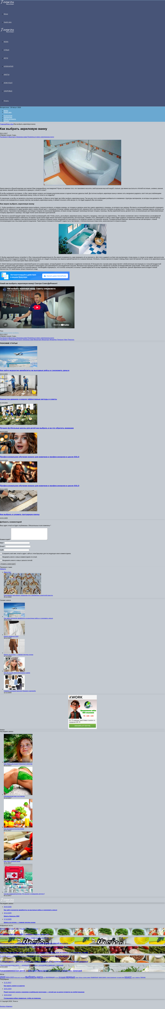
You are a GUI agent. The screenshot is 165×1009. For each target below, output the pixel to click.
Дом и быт (8, 83)
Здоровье (8, 91)
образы (81, 977)
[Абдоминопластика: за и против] (18, 794)
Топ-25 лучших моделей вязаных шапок (17, 673)
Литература (8, 117)
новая (76, 977)
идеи (44, 977)
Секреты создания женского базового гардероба (20, 691)
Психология (8, 116)
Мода (6, 42)
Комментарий (5, 539)
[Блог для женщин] (9, 4)
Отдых (6, 50)
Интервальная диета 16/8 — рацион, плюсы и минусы (24, 934)
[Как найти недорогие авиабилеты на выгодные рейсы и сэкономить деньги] (18, 366)
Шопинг (6, 121)
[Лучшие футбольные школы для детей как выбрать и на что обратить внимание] (18, 424)
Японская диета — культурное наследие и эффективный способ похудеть (34, 943)
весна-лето (17, 977)
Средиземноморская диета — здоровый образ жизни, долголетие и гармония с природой (41, 971)
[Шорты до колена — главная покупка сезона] (14, 653)
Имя (2, 543)
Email (2, 546)
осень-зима (86, 977)
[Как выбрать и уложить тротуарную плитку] (18, 511)
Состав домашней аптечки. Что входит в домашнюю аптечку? (24, 894)
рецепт (128, 977)
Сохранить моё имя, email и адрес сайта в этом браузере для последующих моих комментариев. (36, 553)
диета (39, 977)
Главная (3, 124)
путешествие (120, 977)
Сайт (2, 550)
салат (133, 977)
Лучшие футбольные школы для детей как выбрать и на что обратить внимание (37, 428)
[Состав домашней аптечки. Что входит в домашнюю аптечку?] (18, 892)
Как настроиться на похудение (14, 829)
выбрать (16, 333)
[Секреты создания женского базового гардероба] (14, 689)
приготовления (111, 977)
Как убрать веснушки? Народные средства (18, 764)
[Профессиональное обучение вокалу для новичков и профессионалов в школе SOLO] (18, 453)
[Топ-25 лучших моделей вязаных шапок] (14, 671)
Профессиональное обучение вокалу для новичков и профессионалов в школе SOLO (39, 457)
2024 (2, 977)
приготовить (103, 977)
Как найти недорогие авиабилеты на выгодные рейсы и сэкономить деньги (34, 370)
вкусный (23, 977)
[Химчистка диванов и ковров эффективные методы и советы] (18, 395)
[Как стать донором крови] (18, 859)
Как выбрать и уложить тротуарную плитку (20, 514)
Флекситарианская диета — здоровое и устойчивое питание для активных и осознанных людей (44, 952)
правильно (94, 977)
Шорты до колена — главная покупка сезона (18, 654)
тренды (143, 977)
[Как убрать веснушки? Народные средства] (18, 762)
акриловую (4, 333)
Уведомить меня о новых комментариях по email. (19, 557)
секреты (137, 977)
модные (70, 977)
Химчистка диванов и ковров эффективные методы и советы (28, 399)
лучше (56, 977)
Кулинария (8, 66)
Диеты (6, 74)
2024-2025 (10, 977)
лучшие (62, 977)
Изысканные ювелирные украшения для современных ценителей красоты (28, 595)
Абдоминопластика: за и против (14, 796)
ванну (10, 333)
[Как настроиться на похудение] (18, 827)
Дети (6, 58)
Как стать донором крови (12, 861)
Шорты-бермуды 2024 (11, 636)
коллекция (50, 977)
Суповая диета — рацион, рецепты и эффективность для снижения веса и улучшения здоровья (44, 962)
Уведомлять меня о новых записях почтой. (17, 560)
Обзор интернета (10, 119)
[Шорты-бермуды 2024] (14, 634)
